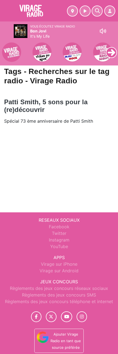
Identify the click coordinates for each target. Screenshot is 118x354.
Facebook (59, 226)
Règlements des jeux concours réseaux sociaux (59, 288)
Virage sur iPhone (59, 264)
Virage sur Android (59, 270)
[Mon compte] (109, 11)
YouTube (59, 246)
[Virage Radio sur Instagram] (82, 316)
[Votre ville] (72, 11)
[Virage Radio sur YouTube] (66, 316)
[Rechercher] (97, 11)
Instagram (59, 240)
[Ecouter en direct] (85, 11)
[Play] (7, 48)
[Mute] (103, 31)
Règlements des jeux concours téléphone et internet (59, 301)
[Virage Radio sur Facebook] (36, 316)
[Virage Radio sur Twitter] (51, 316)
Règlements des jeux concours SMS (59, 295)
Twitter (59, 233)
